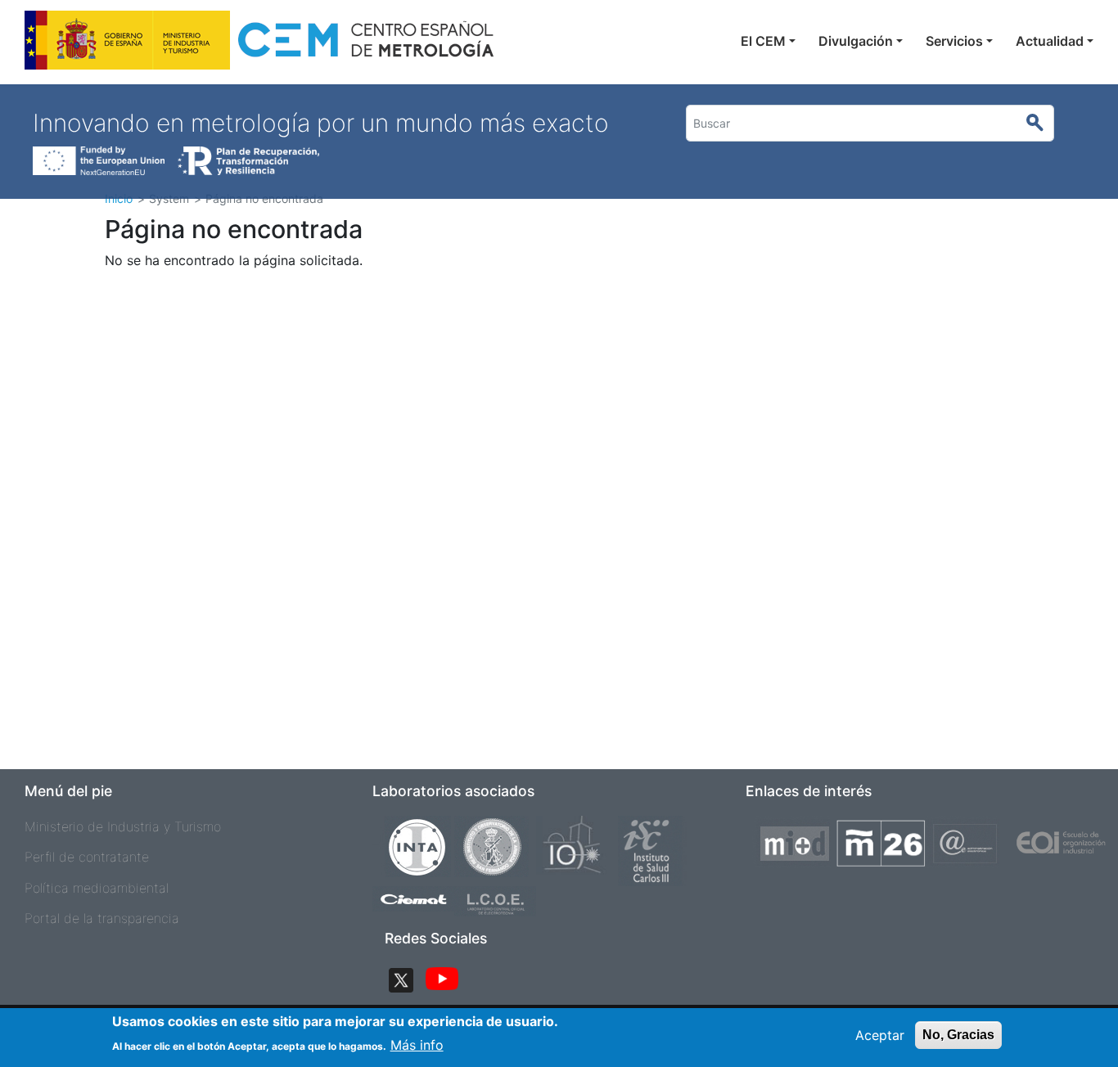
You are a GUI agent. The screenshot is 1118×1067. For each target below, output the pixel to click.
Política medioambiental (97, 888)
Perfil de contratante (87, 857)
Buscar (1042, 123)
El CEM (763, 41)
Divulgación (855, 41)
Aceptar (879, 1035)
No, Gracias (958, 1035)
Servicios (954, 41)
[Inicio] (261, 44)
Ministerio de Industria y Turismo (123, 826)
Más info (417, 1044)
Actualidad (1050, 41)
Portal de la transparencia (102, 918)
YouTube (442, 980)
